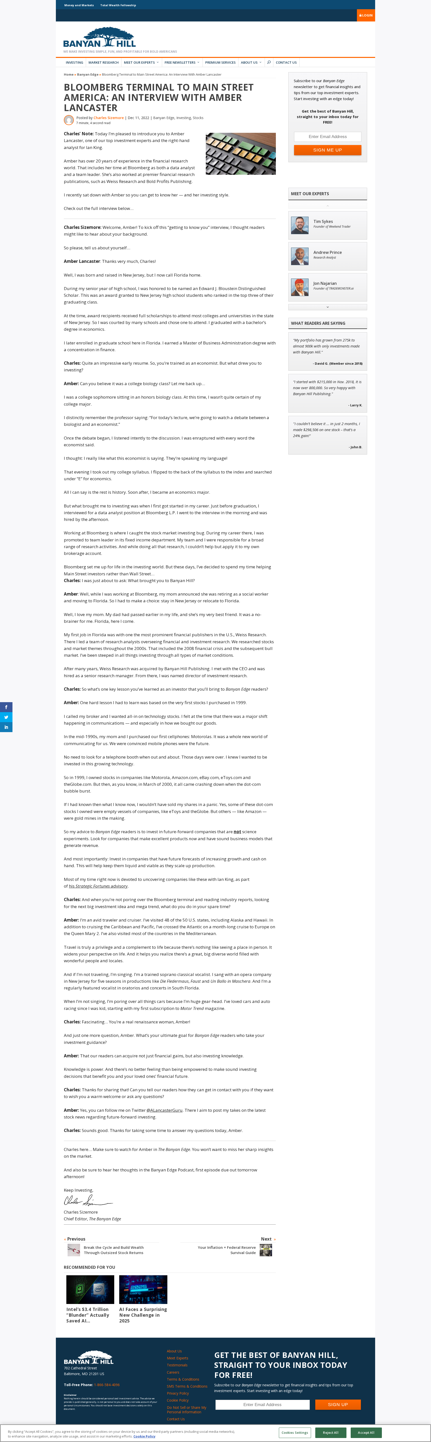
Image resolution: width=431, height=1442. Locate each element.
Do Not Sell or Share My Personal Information (186, 1409)
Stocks (198, 117)
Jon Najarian (325, 283)
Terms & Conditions (183, 1379)
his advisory (98, 886)
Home (69, 74)
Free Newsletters (180, 62)
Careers (173, 1372)
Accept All (366, 1432)
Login (367, 15)
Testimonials (177, 1365)
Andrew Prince (328, 252)
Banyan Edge (88, 74)
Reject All (330, 1432)
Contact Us (286, 62)
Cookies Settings (295, 1432)
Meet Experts (177, 1358)
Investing (74, 62)
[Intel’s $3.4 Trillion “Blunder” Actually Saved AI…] (90, 1289)
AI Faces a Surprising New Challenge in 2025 (143, 1315)
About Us (249, 62)
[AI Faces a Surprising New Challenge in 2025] (143, 1289)
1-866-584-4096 (107, 1384)
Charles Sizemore (109, 117)
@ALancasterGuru (165, 1110)
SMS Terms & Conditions (187, 1386)
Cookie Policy (178, 1400)
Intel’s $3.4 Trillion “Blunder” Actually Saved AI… (87, 1315)
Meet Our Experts (139, 62)
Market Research (104, 62)
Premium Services (220, 62)
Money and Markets (79, 5)
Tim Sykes (323, 221)
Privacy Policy (178, 1393)
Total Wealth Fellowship (118, 5)
